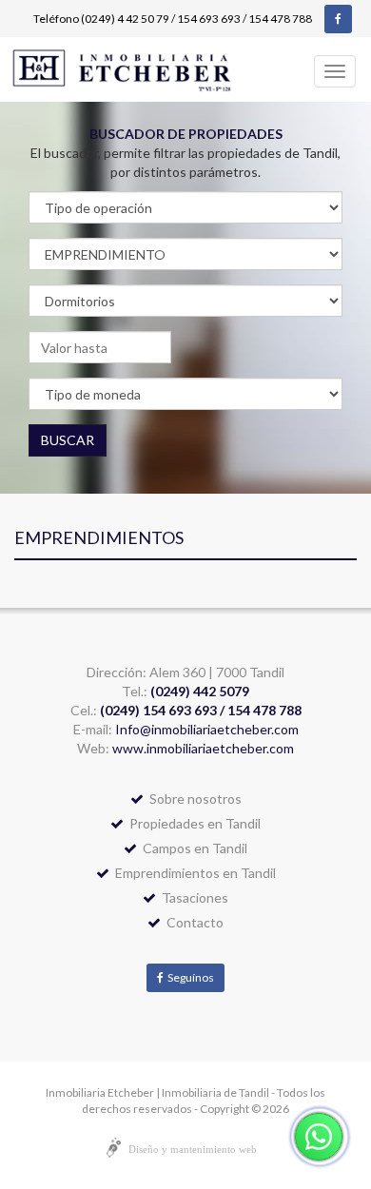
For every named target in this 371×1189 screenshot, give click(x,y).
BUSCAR (67, 440)
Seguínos (189, 977)
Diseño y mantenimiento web (192, 1149)
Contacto (192, 922)
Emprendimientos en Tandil (192, 873)
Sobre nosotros (193, 798)
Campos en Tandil (192, 848)
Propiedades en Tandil (192, 823)
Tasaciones (192, 897)
